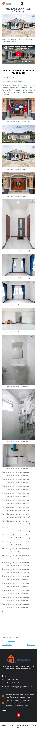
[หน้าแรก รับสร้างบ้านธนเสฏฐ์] (7, 3)
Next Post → (31, 645)
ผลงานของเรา (11, 641)
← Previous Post (7, 645)
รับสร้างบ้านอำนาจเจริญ (26, 85)
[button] (22, 3)
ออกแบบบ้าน (14, 42)
